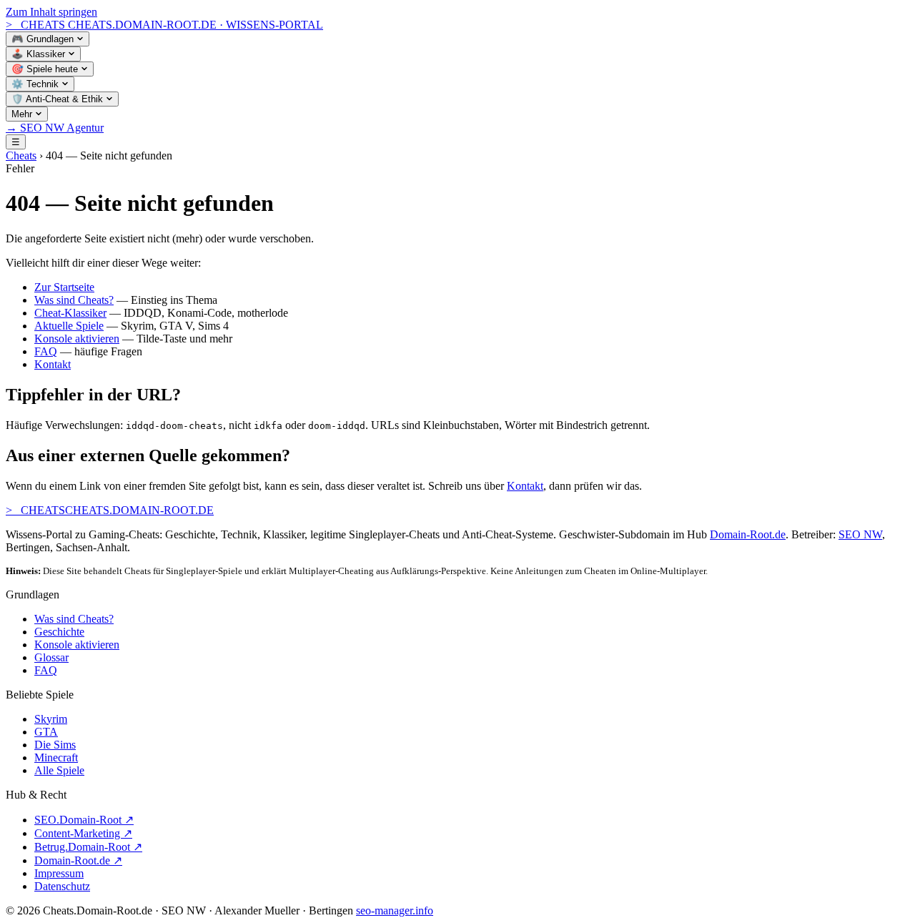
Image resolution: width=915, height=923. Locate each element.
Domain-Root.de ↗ (78, 860)
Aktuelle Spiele (69, 326)
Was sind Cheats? (74, 300)
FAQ (45, 351)
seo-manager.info (394, 910)
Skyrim (50, 719)
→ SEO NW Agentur (55, 128)
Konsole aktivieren (76, 338)
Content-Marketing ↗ (83, 833)
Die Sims (55, 745)
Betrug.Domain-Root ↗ (88, 847)
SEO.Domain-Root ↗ (84, 820)
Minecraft (56, 757)
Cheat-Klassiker (70, 313)
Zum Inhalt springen (51, 12)
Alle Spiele (59, 770)
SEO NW (860, 534)
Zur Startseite (64, 287)
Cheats (21, 155)
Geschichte (59, 632)
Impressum (59, 873)
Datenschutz (62, 886)
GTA (46, 732)
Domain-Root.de (748, 534)
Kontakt (52, 364)
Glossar (51, 657)
